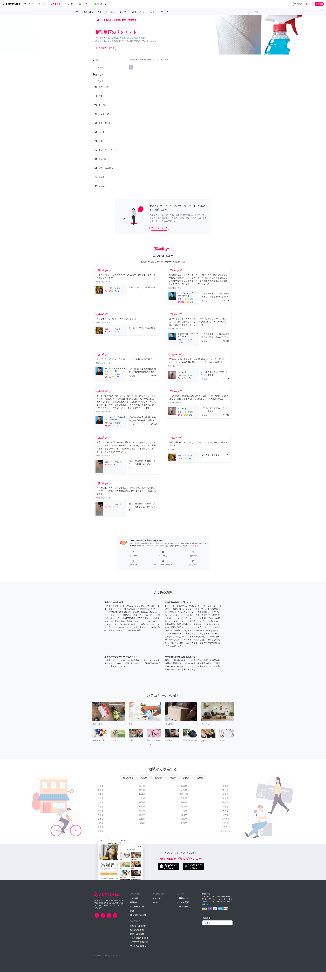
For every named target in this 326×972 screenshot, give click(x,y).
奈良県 (184, 790)
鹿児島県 (225, 819)
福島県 (100, 811)
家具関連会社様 (137, 930)
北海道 (100, 786)
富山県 (142, 786)
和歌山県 (184, 794)
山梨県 (142, 798)
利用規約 (134, 902)
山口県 (184, 815)
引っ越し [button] (110, 12)
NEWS (156, 902)
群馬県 (100, 823)
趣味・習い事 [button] (138, 12)
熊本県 (225, 806)
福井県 (142, 794)
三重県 (142, 819)
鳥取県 (184, 798)
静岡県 (142, 811)
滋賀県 (142, 823)
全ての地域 (128, 778)
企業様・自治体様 (138, 926)
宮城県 (100, 798)
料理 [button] (161, 12)
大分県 (225, 811)
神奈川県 (158, 778)
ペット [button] (151, 12)
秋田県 (100, 802)
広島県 (184, 811)
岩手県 (100, 794)
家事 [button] (100, 12)
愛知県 (142, 815)
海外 (225, 827)
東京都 (144, 778)
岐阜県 (142, 806)
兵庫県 (184, 786)
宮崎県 (225, 815)
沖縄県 (225, 823)
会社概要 (134, 898)
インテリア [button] (123, 12)
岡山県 (184, 806)
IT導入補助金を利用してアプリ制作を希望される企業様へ (139, 942)
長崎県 (225, 802)
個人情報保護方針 (138, 915)
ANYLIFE (157, 898)
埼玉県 (173, 778)
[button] (298, 4)
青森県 (100, 790)
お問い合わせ (183, 906)
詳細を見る (196, 546)
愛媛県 (225, 786)
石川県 (142, 790)
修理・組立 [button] (88, 12)
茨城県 (100, 815)
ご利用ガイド (183, 898)
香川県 (184, 823)
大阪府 (186, 778)
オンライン (225, 831)
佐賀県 (225, 798)
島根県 (184, 802)
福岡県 (225, 794)
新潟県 (100, 831)
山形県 (100, 806)
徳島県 (184, 819)
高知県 (225, 790)
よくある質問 (183, 902)
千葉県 (100, 827)
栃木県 (100, 819)
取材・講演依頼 (137, 934)
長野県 (142, 802)
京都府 (200, 778)
